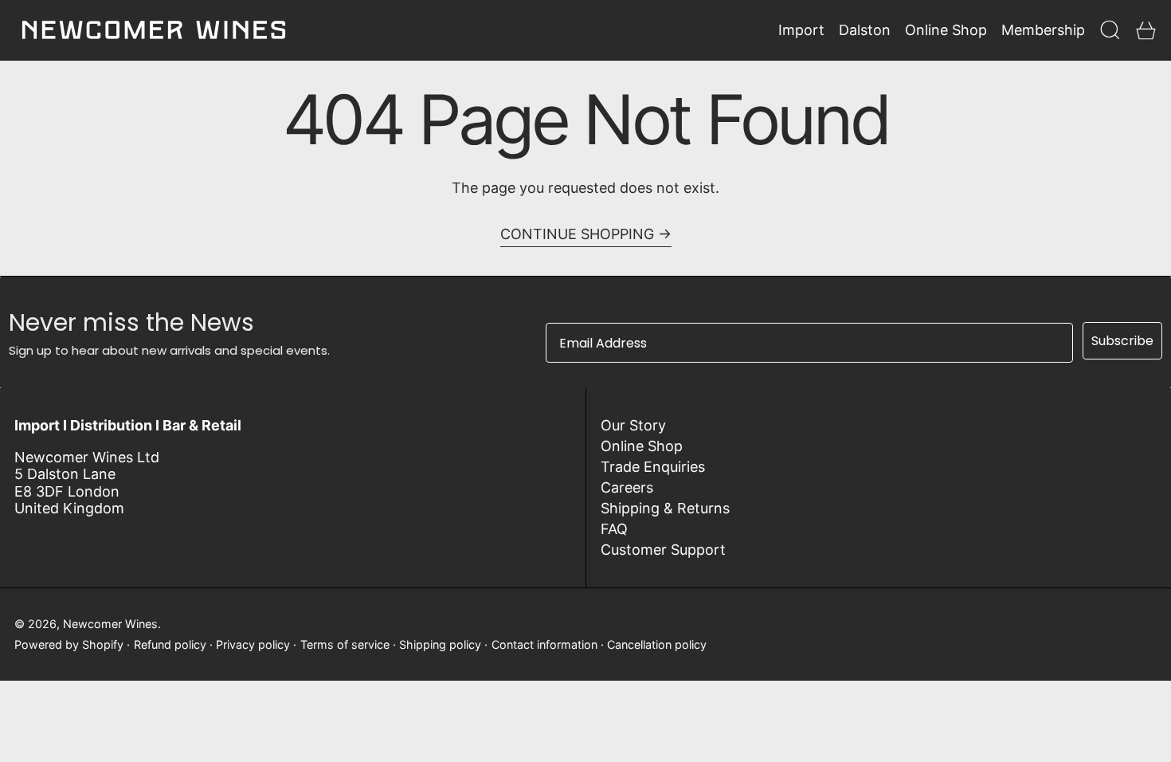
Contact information (544, 644)
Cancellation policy (657, 644)
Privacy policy (253, 644)
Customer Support (663, 549)
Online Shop (642, 446)
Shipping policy (440, 644)
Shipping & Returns (665, 508)
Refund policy (170, 644)
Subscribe (1122, 341)
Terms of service (345, 644)
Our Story (633, 425)
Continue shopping (577, 234)
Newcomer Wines (110, 623)
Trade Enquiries (653, 466)
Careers (627, 487)
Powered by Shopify (68, 644)
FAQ (614, 528)
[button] (1110, 30)
